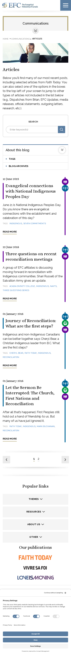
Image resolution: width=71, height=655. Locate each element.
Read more (10, 231)
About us (34, 524)
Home (6, 39)
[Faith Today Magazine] (35, 557)
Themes (34, 499)
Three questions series (16, 290)
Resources (34, 511)
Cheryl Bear (16, 353)
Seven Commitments (34, 223)
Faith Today (31, 353)
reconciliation (11, 357)
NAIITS (53, 286)
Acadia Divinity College (22, 286)
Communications (36, 23)
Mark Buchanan (46, 426)
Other (34, 537)
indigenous (15, 223)
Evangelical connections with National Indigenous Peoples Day (30, 191)
